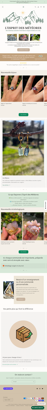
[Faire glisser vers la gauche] (20, 67)
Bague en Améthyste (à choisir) (30, 103)
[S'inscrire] (33, 381)
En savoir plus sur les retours (9, 364)
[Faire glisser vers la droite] (26, 67)
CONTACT (20, 299)
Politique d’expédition (28, 405)
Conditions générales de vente (39, 405)
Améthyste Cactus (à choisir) (7, 242)
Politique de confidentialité (10, 405)
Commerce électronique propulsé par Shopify (25, 404)
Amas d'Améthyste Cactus (29, 242)
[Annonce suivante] (44, 2)
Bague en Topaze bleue (6, 103)
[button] (2, 7)
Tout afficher (23, 114)
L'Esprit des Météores (14, 404)
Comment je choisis (23, 49)
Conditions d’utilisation (20, 405)
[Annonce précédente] (2, 2)
